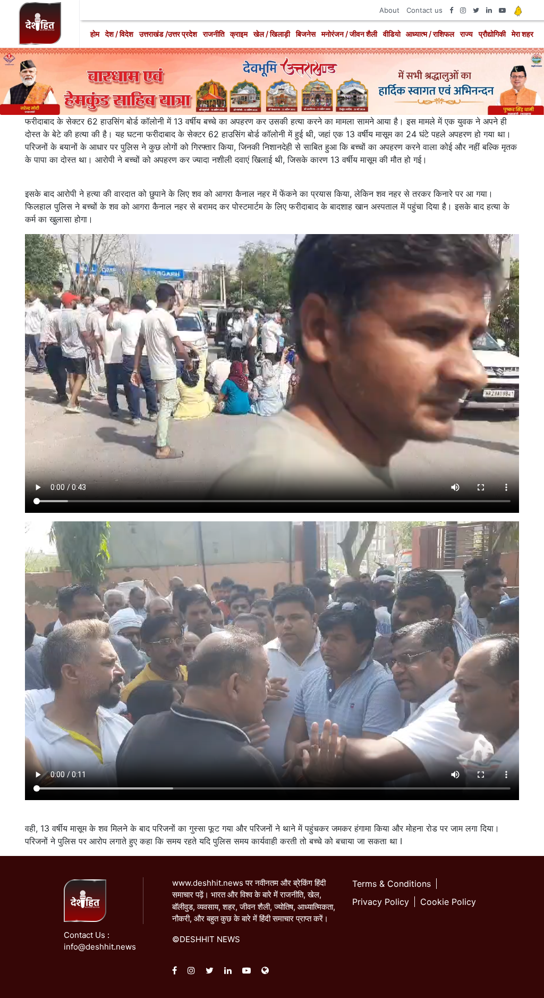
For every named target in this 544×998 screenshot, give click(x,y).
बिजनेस (306, 33)
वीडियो (392, 33)
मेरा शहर (522, 33)
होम (94, 33)
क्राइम (239, 33)
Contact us (424, 10)
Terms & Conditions (391, 883)
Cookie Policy (448, 901)
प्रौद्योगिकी (492, 33)
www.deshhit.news (207, 883)
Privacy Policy (380, 901)
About (389, 10)
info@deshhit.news (100, 947)
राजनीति (214, 33)
